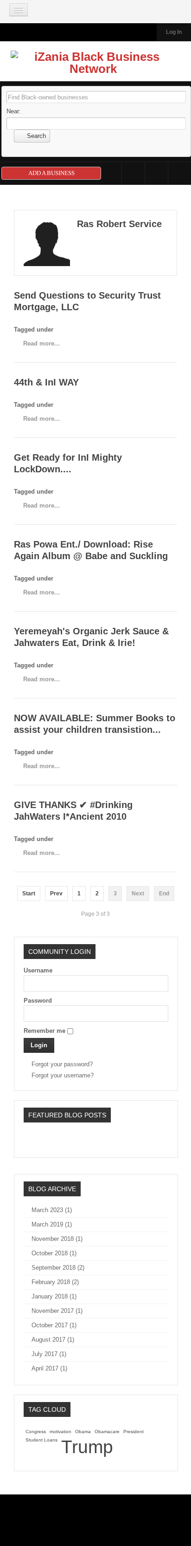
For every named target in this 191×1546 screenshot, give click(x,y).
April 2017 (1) (49, 1368)
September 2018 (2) (58, 1267)
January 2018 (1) (54, 1296)
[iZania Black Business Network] (93, 64)
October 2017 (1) (54, 1325)
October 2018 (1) (54, 1253)
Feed (179, 173)
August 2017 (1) (53, 1339)
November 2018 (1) (57, 1238)
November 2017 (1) (57, 1310)
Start (28, 893)
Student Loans (41, 1439)
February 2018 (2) (55, 1282)
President (133, 1431)
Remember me (44, 1030)
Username (38, 970)
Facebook (133, 173)
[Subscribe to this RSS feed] (169, 204)
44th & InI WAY (46, 382)
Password (38, 1000)
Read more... (41, 343)
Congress (35, 1431)
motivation (60, 1431)
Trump (87, 1447)
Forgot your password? (62, 1064)
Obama (83, 1431)
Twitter (156, 173)
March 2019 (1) (52, 1224)
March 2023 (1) (52, 1210)
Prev (56, 893)
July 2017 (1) (49, 1353)
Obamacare (107, 1431)
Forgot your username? (63, 1075)
